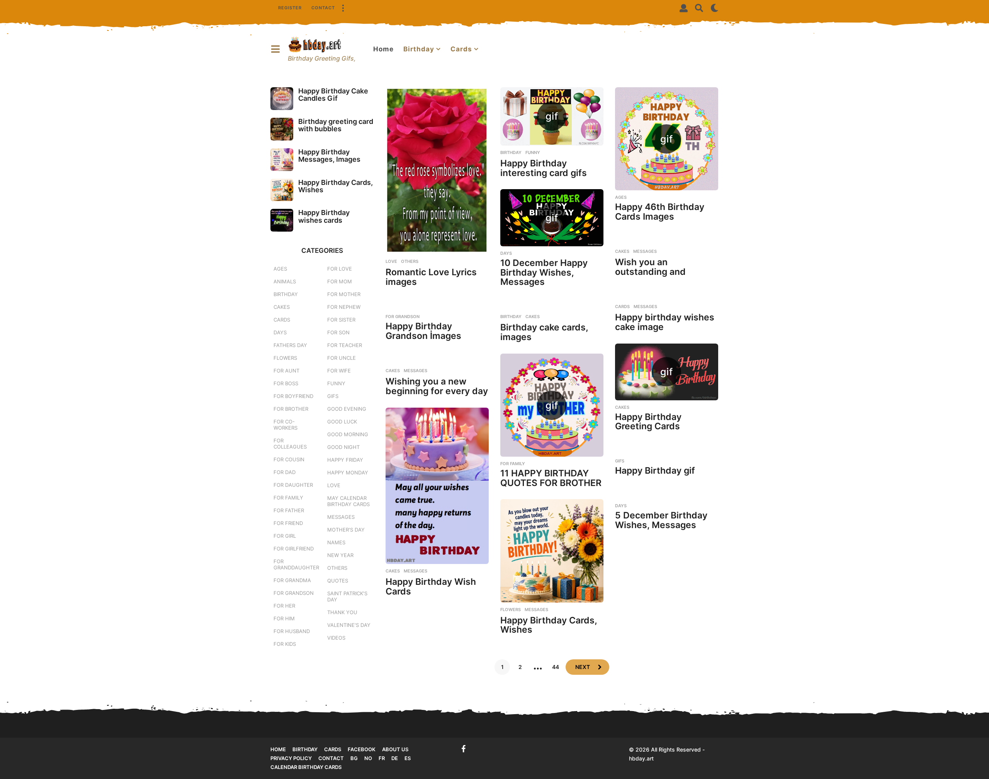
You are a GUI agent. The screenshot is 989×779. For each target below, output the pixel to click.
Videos (336, 638)
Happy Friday (345, 460)
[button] (342, 7)
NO (368, 758)
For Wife (339, 370)
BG (354, 758)
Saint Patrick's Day (347, 596)
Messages (645, 251)
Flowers (510, 609)
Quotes (337, 580)
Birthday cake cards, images (544, 332)
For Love (339, 269)
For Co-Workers (285, 424)
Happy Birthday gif (655, 470)
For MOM (339, 281)
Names (336, 542)
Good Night (343, 447)
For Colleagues (290, 443)
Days (506, 253)
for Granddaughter (296, 564)
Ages (621, 197)
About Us (395, 749)
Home (383, 49)
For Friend (288, 523)
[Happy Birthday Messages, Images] (281, 159)
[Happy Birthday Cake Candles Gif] (281, 98)
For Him (284, 618)
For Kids (285, 644)
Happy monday (347, 472)
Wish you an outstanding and (650, 267)
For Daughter (293, 485)
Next (582, 667)
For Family (512, 463)
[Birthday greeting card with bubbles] (281, 129)
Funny (532, 152)
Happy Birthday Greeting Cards (648, 422)
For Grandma (292, 580)
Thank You (342, 612)
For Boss (286, 383)
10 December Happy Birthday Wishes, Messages (544, 272)
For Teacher (344, 345)
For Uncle (341, 358)
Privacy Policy (291, 758)
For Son (338, 332)
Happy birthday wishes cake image (664, 322)
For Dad (285, 472)
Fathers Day (290, 345)
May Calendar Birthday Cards (348, 501)
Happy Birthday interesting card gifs (543, 168)
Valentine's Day (348, 625)
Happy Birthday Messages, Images (329, 155)
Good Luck (342, 421)
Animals (285, 281)
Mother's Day (346, 530)
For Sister (341, 320)
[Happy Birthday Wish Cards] (437, 486)
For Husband (292, 631)
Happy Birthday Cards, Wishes (548, 625)
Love (391, 261)
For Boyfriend (293, 396)
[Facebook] (463, 749)
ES (407, 758)
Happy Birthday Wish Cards (431, 586)
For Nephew (343, 307)
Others (409, 261)
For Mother (343, 294)
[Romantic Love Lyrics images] (437, 170)
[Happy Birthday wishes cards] (281, 220)
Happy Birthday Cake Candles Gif (333, 94)
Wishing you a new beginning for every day (437, 386)
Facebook (362, 749)
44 (555, 667)
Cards (461, 49)
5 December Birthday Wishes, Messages (661, 520)
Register (290, 7)
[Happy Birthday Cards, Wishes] (551, 551)
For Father (289, 510)
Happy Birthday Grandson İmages (423, 331)
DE (394, 758)
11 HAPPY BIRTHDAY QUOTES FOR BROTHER (551, 478)
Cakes (622, 251)
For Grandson (403, 316)
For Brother (291, 409)
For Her (284, 606)
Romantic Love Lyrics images (431, 277)
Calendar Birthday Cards (306, 767)
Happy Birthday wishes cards (324, 216)
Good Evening (346, 409)
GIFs (619, 461)
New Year (340, 555)
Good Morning (347, 434)
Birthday (418, 49)
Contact (323, 7)
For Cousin (289, 459)
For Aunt (286, 370)
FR (382, 758)
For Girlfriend (294, 548)
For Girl (285, 536)
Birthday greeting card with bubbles (335, 125)
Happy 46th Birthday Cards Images (659, 212)
